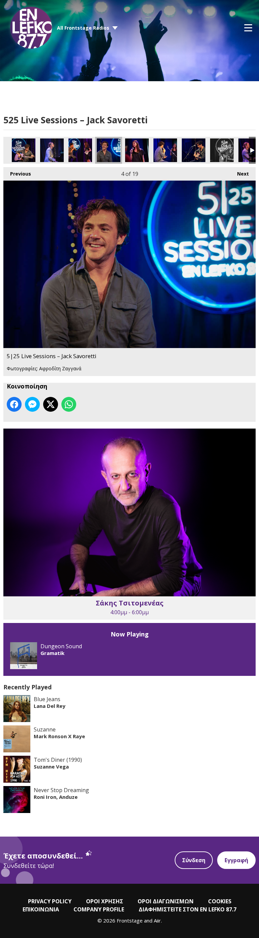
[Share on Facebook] (14, 404)
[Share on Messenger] (32, 404)
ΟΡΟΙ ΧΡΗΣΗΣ (104, 901)
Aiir (157, 920)
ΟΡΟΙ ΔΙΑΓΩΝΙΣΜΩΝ (166, 901)
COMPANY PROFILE (99, 909)
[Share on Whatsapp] (68, 404)
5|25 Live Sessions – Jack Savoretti (23, 150)
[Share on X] (50, 404)
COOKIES (219, 901)
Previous (17, 173)
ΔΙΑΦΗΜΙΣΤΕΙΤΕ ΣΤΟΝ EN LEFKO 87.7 (187, 909)
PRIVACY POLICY (49, 901)
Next (239, 173)
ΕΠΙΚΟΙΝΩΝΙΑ (41, 909)
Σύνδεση (193, 860)
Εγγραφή (236, 860)
